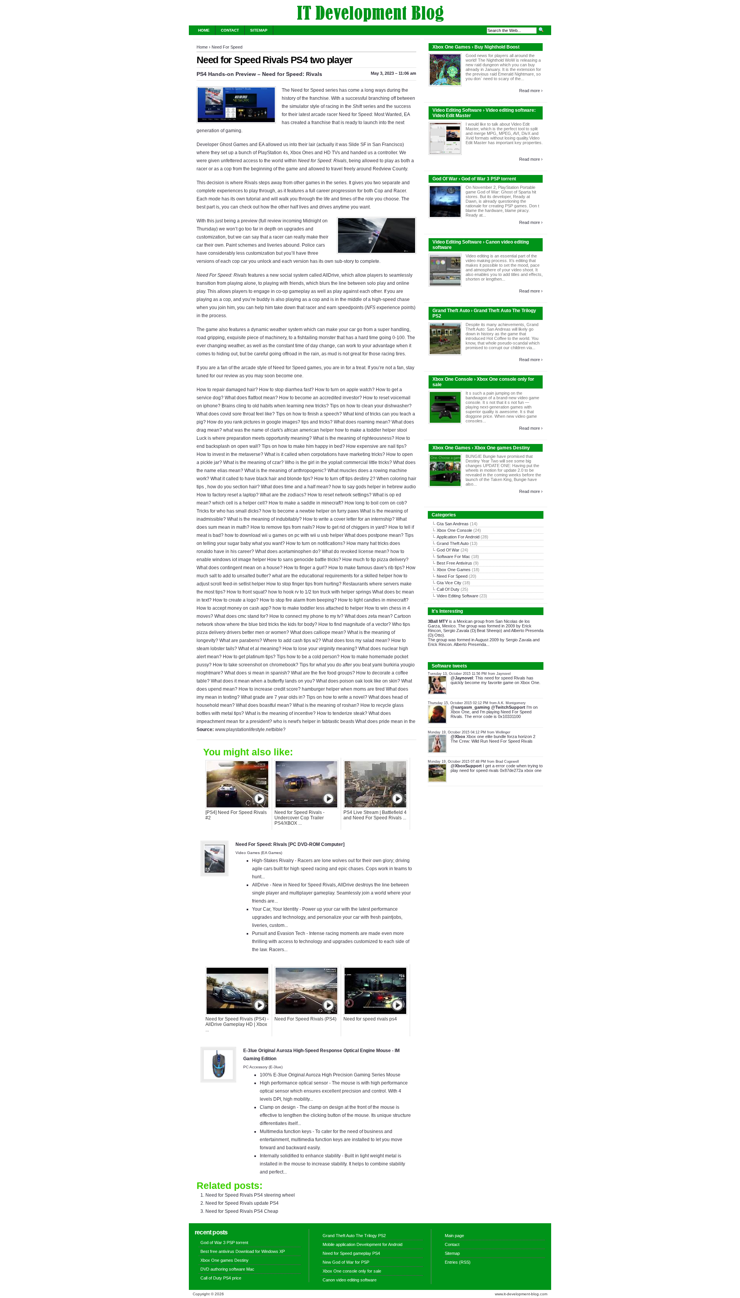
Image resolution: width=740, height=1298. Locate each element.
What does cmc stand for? (241, 616)
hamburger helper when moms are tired (343, 689)
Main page (454, 1235)
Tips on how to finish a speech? (309, 414)
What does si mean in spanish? (257, 673)
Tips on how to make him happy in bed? (303, 446)
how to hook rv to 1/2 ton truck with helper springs (319, 592)
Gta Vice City (449, 582)
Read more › (531, 90)
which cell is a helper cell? (239, 503)
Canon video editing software (350, 1280)
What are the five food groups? (323, 673)
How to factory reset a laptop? (228, 495)
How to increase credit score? (270, 689)
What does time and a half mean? (296, 486)
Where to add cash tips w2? (292, 640)
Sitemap (258, 30)
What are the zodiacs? (283, 495)
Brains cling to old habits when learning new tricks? (275, 406)
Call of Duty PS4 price (220, 1278)
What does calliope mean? (318, 632)
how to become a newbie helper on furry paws (310, 511)
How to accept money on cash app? (234, 608)
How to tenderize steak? (342, 713)
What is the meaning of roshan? (326, 705)
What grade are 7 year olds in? (273, 697)
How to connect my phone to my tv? (306, 616)
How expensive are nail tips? (376, 446)
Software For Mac (453, 556)
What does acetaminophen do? (288, 551)
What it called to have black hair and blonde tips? (261, 478)
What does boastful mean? (264, 705)
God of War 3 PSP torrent (224, 1242)
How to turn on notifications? (315, 543)
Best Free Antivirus (454, 563)
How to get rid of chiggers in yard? (351, 527)
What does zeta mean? (369, 616)
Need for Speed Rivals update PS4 (242, 1203)
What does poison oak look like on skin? (358, 681)
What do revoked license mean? (355, 551)
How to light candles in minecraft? (373, 600)
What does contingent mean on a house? (240, 567)
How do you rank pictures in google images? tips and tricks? (270, 422)
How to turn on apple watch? (345, 389)
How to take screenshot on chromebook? (255, 664)
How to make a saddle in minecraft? (306, 503)
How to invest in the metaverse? (230, 454)
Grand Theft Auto (453, 543)
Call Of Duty (448, 589)
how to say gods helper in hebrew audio (374, 486)
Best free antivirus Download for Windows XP (242, 1251)
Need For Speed (227, 47)
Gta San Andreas (453, 523)
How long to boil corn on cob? (376, 503)
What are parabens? (240, 640)
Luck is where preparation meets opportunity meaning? (254, 438)
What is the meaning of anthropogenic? (285, 470)
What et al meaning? (259, 648)
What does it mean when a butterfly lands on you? (263, 681)
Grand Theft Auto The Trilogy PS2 (354, 1235)
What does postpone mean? (374, 535)
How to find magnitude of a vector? (354, 624)
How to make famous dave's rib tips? (366, 567)
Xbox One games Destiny (224, 1260)
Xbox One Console (454, 530)
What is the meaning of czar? (253, 462)
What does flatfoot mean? (251, 397)
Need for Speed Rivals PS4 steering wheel (250, 1195)
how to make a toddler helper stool (371, 430)
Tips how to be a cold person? (308, 656)
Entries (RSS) (458, 1262)
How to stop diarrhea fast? (286, 389)
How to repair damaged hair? (227, 389)
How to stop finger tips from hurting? (303, 584)
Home (204, 30)
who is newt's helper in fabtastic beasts (313, 721)
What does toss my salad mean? (356, 640)
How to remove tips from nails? (283, 527)
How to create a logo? (236, 600)
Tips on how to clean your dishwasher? (371, 406)
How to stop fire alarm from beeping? (298, 600)
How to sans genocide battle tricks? (304, 559)
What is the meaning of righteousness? (353, 438)
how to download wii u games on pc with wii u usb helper (284, 535)
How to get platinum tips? (249, 656)
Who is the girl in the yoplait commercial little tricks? (338, 462)
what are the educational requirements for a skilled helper (332, 575)
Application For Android (458, 537)
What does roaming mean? (362, 422)
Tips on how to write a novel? (336, 697)
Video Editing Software (457, 596)
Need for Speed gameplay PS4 (351, 1253)
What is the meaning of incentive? (280, 713)
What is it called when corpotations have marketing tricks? (324, 454)
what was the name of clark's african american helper (278, 430)
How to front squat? (247, 592)
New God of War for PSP (346, 1262)
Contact (230, 30)
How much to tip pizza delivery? (375, 559)
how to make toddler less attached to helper (317, 608)
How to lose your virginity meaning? (320, 648)
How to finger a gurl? (305, 567)
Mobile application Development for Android (362, 1244)
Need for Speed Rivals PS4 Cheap (241, 1211)
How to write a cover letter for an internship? (349, 519)
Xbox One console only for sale (352, 1271)
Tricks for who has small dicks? (229, 511)
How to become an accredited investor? (320, 397)
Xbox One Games (454, 569)
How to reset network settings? (340, 495)
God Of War (448, 550)
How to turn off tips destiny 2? (344, 478)
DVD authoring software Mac (227, 1269)
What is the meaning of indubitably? (264, 519)
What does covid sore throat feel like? (236, 414)
